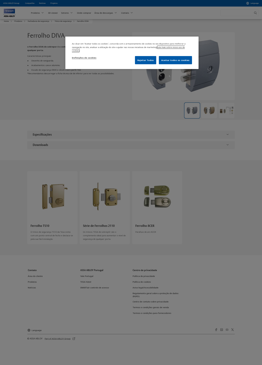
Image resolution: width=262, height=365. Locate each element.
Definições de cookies (84, 57)
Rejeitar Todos (145, 60)
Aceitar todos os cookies (175, 60)
